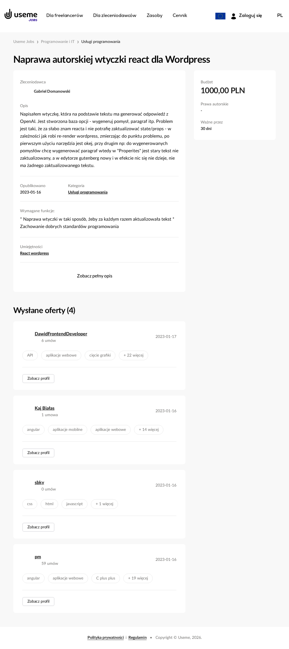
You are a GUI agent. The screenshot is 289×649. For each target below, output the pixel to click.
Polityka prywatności (105, 638)
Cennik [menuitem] (180, 16)
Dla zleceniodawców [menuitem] (114, 16)
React (25, 253)
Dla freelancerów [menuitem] (64, 16)
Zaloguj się (250, 16)
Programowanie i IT (58, 42)
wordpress (40, 253)
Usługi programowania (100, 42)
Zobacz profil (38, 379)
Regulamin (137, 638)
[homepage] (21, 15)
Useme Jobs (23, 42)
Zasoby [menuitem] (155, 16)
